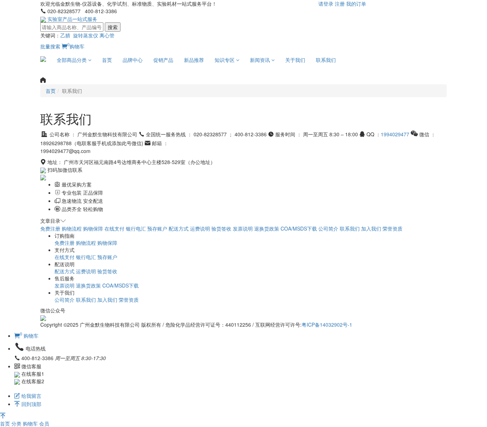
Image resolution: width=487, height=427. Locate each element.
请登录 (325, 3)
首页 (107, 59)
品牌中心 (133, 59)
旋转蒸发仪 (85, 35)
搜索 (113, 27)
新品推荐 (194, 59)
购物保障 (93, 228)
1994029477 (395, 134)
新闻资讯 (260, 59)
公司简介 (328, 228)
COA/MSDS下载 (299, 228)
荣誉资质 (393, 228)
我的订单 (356, 3)
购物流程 (72, 228)
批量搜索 (50, 46)
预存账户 (157, 228)
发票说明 (243, 228)
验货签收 (221, 228)
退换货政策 (266, 228)
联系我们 (326, 59)
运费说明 (200, 228)
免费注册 (50, 228)
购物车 (75, 46)
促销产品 (163, 59)
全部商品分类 (72, 59)
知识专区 (225, 59)
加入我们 (371, 228)
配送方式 (179, 228)
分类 (17, 423)
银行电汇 (136, 228)
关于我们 (295, 59)
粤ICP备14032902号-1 (327, 324)
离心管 (106, 35)
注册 (340, 3)
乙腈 (65, 35)
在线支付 (114, 228)
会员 (44, 423)
